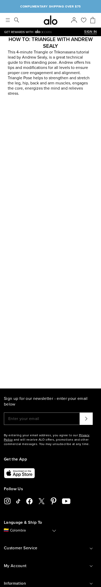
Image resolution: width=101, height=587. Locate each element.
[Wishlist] (83, 20)
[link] (44, 32)
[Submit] (86, 419)
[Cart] (92, 20)
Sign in (90, 32)
